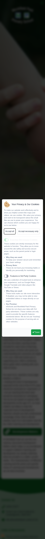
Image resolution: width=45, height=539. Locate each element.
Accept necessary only (28, 231)
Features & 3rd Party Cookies (23, 276)
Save (37, 332)
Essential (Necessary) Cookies (23, 240)
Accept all (9, 231)
